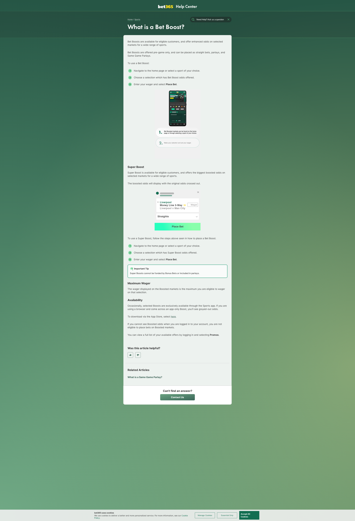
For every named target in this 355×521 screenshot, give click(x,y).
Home (130, 19)
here (173, 316)
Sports (137, 19)
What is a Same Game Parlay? (145, 377)
